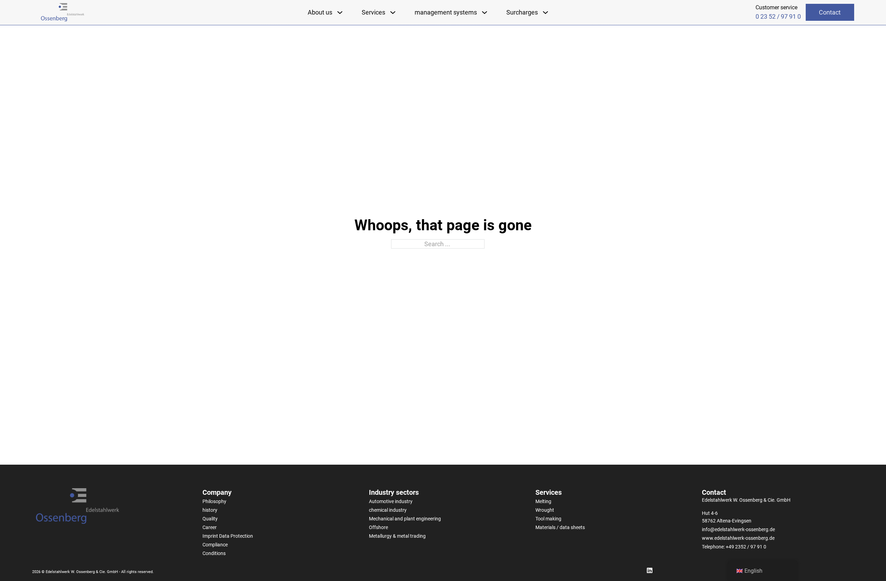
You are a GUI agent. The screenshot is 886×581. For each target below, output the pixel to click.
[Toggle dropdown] (340, 12)
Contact (830, 12)
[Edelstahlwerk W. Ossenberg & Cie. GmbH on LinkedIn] (649, 570)
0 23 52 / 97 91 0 (778, 17)
